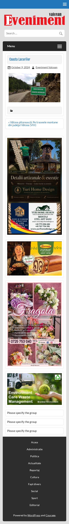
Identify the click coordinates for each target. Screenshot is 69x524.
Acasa (34, 442)
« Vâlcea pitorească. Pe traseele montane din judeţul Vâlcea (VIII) (33, 124)
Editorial (35, 505)
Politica (34, 456)
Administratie (35, 449)
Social (34, 491)
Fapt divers (34, 484)
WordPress (33, 515)
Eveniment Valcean (46, 67)
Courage (50, 515)
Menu (11, 46)
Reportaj (35, 470)
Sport (34, 498)
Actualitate (34, 463)
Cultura (34, 477)
